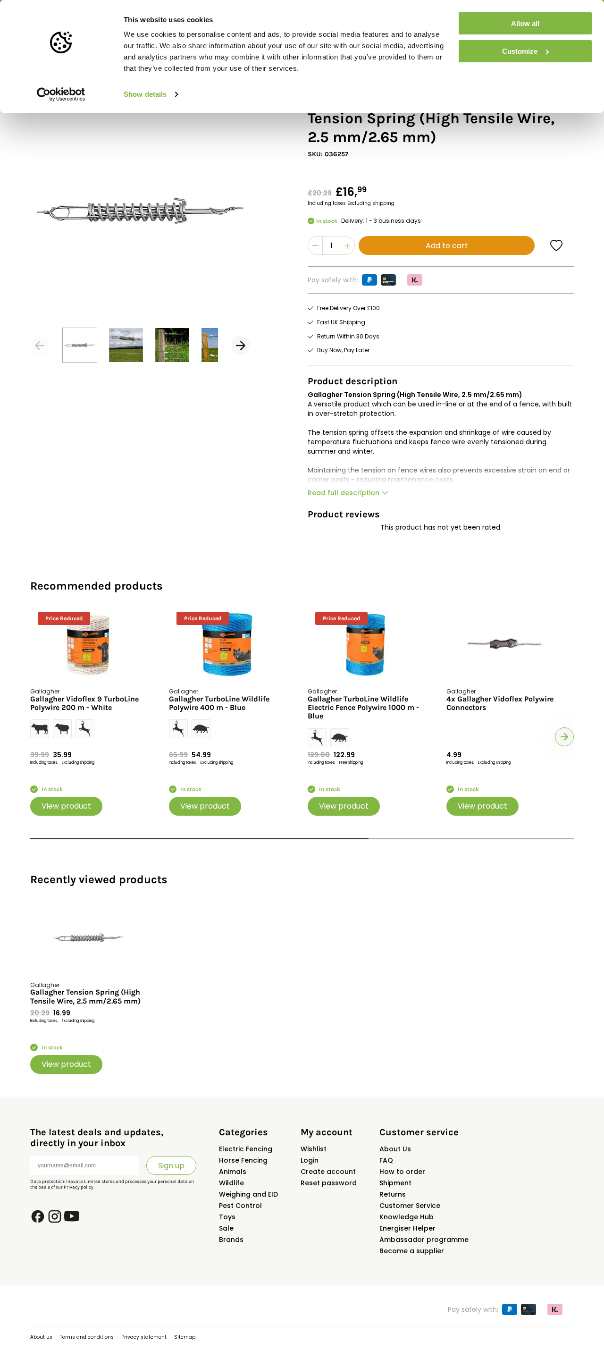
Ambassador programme (424, 1239)
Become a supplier (411, 1251)
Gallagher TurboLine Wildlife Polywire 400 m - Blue (219, 703)
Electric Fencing (245, 1149)
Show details (145, 94)
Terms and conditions (87, 1337)
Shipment (395, 1183)
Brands (231, 1239)
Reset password (329, 1183)
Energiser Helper (407, 1228)
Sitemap (184, 1337)
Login (310, 1160)
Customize (519, 51)
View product (66, 806)
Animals (232, 1171)
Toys (227, 1217)
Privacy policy (78, 1187)
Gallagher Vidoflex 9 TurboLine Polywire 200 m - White (84, 703)
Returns (392, 1194)
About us (41, 1337)
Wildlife (231, 1183)
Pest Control (240, 1205)
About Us (395, 1149)
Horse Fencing (243, 1160)
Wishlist (314, 1149)
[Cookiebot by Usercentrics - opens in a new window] (61, 94)
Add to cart (447, 245)
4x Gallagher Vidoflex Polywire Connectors (500, 703)
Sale (226, 1228)
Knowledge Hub (406, 1217)
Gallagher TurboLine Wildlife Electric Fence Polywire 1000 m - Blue (363, 708)
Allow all (525, 23)
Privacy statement (144, 1337)
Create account (328, 1171)
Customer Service (409, 1205)
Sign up (171, 1165)
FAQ (386, 1160)
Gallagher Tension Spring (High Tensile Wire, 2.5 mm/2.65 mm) (85, 996)
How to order (402, 1171)
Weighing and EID (248, 1194)
